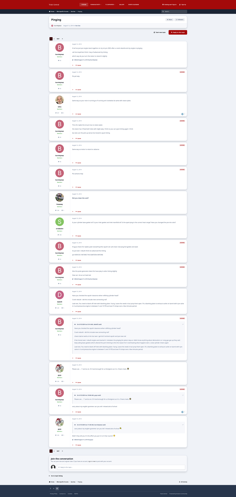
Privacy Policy (53, 494)
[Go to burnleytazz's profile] (52, 26)
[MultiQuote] (72, 65)
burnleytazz (57, 25)
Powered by (178, 494)
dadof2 (59, 302)
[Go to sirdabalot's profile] (59, 221)
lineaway (59, 204)
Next (58, 39)
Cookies (70, 494)
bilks (59, 107)
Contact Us (63, 494)
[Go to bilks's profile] (59, 100)
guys (59, 375)
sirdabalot (59, 229)
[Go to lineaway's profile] (59, 197)
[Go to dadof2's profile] (59, 295)
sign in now (91, 461)
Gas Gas (77, 25)
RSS (77, 494)
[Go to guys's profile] (59, 368)
